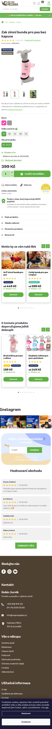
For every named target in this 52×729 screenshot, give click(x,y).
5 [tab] (27, 308)
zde (46, 707)
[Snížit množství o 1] (12, 175)
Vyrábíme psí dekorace (11, 694)
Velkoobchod (7, 672)
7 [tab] (31, 308)
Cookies (5, 668)
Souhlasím (26, 722)
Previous (43, 246)
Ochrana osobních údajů (12, 664)
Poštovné (5, 655)
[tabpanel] (13, 277)
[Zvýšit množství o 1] (12, 172)
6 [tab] (29, 308)
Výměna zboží (7, 643)
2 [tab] (20, 308)
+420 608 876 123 (15, 604)
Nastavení (26, 713)
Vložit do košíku (34, 173)
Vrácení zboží (7, 651)
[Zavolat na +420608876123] (34, 3)
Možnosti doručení (13, 160)
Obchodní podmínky (10, 660)
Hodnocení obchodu (26, 470)
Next (48, 246)
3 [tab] (22, 308)
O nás (4, 690)
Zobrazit (13, 294)
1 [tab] (18, 308)
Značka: (9, 191)
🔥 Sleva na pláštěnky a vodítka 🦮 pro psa (24, 15)
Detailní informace (15, 110)
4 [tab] (25, 308)
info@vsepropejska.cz (17, 615)
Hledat (45, 9)
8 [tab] (33, 308)
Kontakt (5, 698)
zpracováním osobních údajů (27, 460)
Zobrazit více (26, 545)
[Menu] (49, 3)
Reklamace (6, 647)
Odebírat (34, 450)
